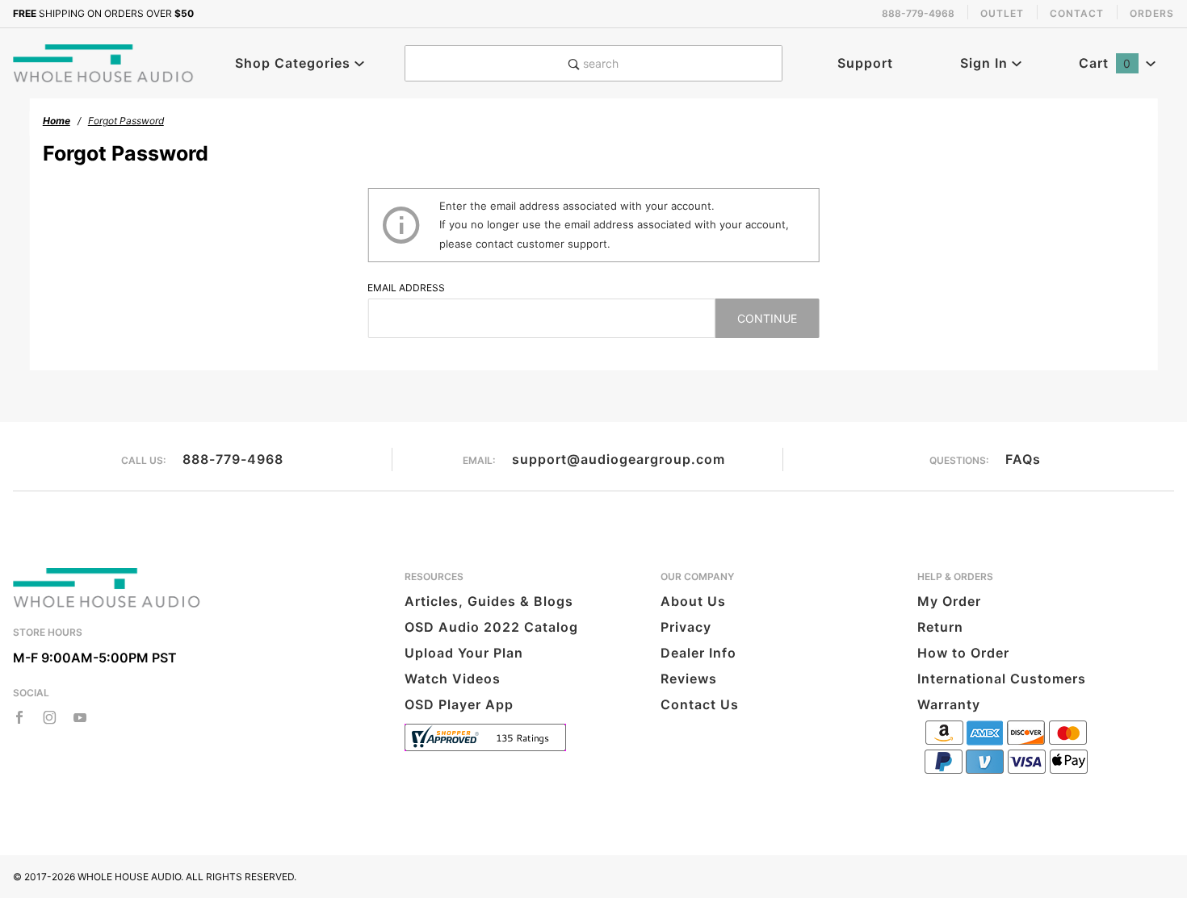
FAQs (1023, 459)
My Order (949, 601)
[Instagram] (50, 717)
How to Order (963, 653)
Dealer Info (698, 653)
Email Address (406, 288)
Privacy (686, 627)
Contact (1077, 13)
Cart (1105, 63)
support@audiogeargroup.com (618, 459)
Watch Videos (453, 678)
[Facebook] (19, 717)
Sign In (986, 63)
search (599, 63)
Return (940, 627)
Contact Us (700, 704)
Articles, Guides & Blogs (489, 601)
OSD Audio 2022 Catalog (491, 627)
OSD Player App (459, 704)
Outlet (1002, 13)
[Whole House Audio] (104, 62)
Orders (1152, 13)
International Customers (1001, 678)
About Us (693, 601)
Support (865, 63)
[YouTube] (80, 717)
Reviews (689, 678)
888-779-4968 (232, 459)
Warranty (948, 704)
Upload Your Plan (464, 653)
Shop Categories (294, 63)
